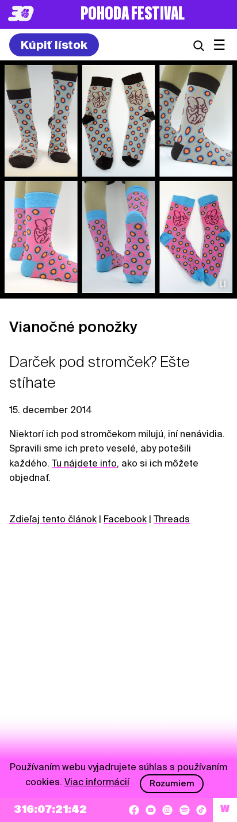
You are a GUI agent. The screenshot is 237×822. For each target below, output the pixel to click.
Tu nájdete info (84, 463)
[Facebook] (134, 810)
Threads (172, 519)
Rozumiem (172, 783)
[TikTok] (201, 810)
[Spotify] (184, 810)
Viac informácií (96, 782)
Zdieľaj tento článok (53, 519)
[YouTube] (151, 810)
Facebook (125, 519)
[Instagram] (167, 810)
